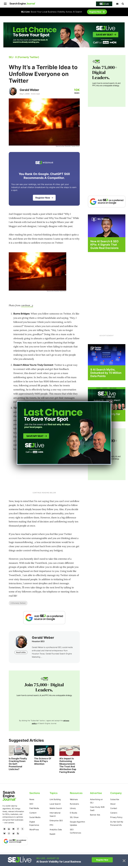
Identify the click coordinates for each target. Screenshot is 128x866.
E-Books (73, 813)
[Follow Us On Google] (44, 617)
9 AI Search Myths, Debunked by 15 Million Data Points (105, 373)
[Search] (123, 4)
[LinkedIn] (9, 829)
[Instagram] (9, 833)
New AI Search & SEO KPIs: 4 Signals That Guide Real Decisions (104, 245)
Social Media (34, 817)
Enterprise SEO (56, 820)
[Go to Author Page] (13, 91)
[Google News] (4, 829)
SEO (31, 804)
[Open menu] (5, 4)
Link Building (55, 799)
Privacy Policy (116, 817)
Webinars (74, 799)
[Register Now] (106, 225)
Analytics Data (56, 829)
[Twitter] (22, 829)
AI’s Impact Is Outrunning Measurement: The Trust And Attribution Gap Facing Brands (67, 765)
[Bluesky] (4, 833)
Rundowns (74, 804)
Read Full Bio (21, 652)
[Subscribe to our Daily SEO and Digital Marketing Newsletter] (117, 4)
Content (32, 813)
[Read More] (106, 354)
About (112, 804)
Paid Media (34, 808)
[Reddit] (13, 833)
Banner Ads (95, 815)
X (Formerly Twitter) (18, 603)
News (31, 799)
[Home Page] (23, 4)
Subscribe (114, 799)
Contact (113, 808)
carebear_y (27, 305)
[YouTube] (13, 829)
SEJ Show (74, 817)
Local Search (55, 804)
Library (73, 808)
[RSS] (18, 833)
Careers (113, 813)
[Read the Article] (19, 750)
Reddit (52, 834)
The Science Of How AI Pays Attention (42, 761)
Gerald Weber (29, 90)
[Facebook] (18, 829)
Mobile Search (56, 808)
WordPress (34, 829)
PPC (51, 825)
